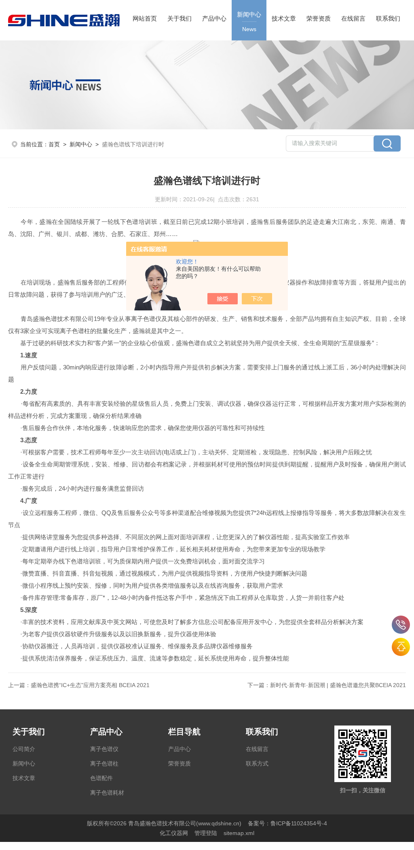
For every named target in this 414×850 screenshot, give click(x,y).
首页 (54, 144)
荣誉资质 (318, 18)
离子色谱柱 (104, 763)
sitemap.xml (239, 833)
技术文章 (284, 18)
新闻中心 (249, 21)
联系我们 (388, 18)
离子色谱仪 (104, 749)
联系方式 (257, 763)
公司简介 (24, 749)
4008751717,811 (401, 625)
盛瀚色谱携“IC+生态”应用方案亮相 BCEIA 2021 (90, 685)
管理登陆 (205, 833)
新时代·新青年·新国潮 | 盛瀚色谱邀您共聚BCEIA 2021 (338, 685)
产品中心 (214, 18)
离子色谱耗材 (107, 792)
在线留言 (353, 18)
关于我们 (179, 18)
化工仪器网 (174, 833)
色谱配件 (101, 778)
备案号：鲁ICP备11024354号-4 (287, 823)
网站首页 (145, 18)
